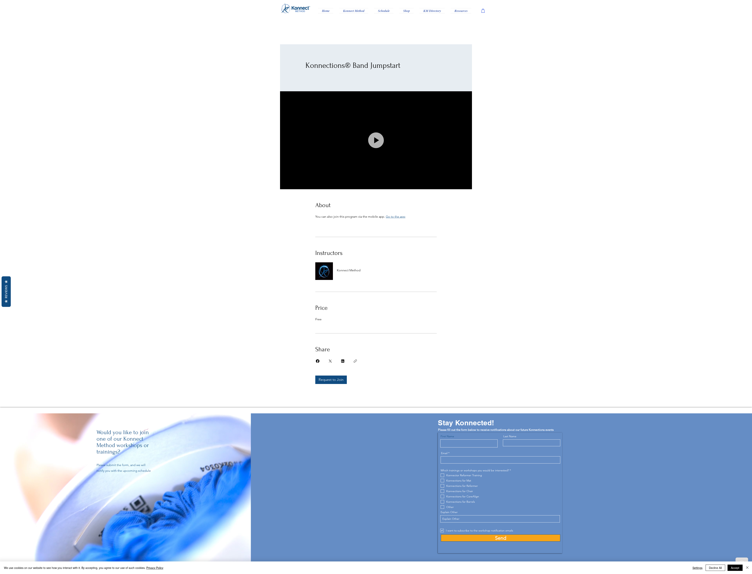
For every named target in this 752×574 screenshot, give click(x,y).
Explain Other (449, 512)
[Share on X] (330, 361)
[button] (353, 11)
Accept (735, 568)
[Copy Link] (355, 361)
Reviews (6, 291)
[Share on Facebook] (317, 361)
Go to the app (395, 216)
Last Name (509, 436)
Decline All (715, 568)
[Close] (747, 568)
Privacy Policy (154, 568)
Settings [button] (697, 568)
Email (444, 453)
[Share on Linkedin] (342, 361)
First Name (447, 436)
